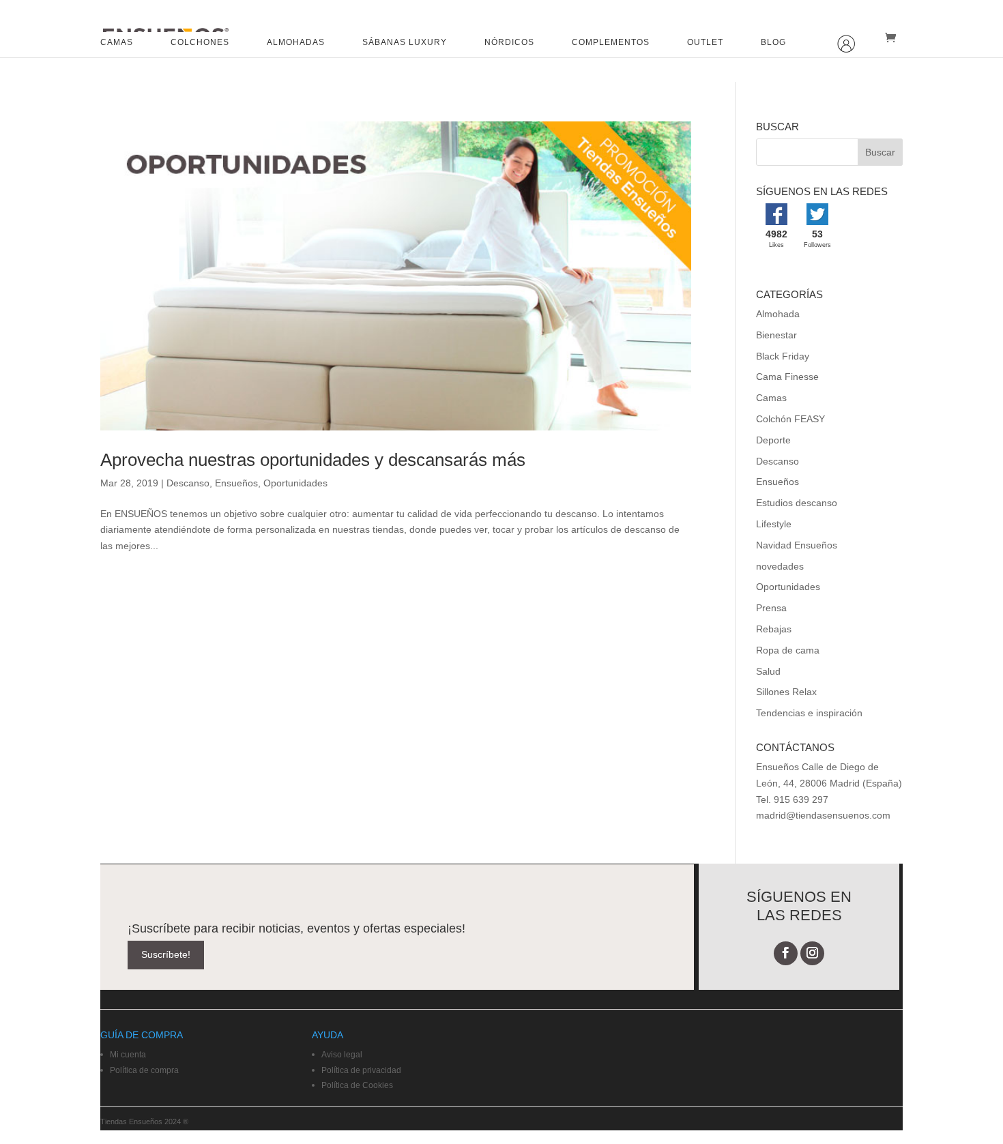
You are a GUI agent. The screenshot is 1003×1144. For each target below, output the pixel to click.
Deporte (773, 440)
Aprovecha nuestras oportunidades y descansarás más (312, 460)
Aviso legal (341, 1054)
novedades (780, 566)
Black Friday (782, 356)
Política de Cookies (357, 1085)
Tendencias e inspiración (809, 712)
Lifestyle (773, 523)
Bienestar (776, 334)
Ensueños (236, 483)
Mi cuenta (128, 1054)
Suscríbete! (165, 954)
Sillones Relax (786, 691)
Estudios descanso (796, 502)
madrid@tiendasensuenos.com (823, 815)
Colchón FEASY (790, 418)
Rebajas (773, 629)
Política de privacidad (361, 1070)
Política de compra (144, 1070)
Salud (768, 671)
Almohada (778, 313)
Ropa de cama (787, 650)
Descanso (187, 483)
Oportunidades (295, 483)
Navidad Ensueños (796, 545)
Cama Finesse (787, 376)
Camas (771, 397)
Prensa (771, 607)
